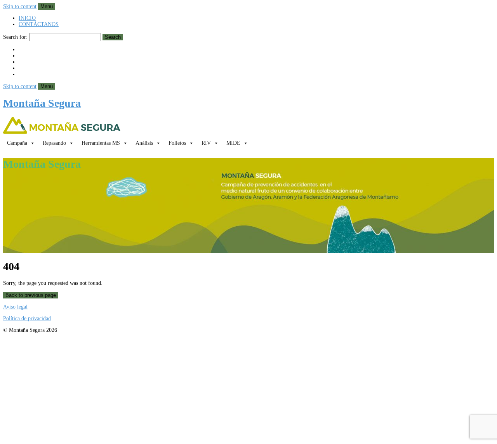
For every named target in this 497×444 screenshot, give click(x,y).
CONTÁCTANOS (39, 24)
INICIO (27, 18)
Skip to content (19, 6)
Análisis (144, 143)
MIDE (233, 143)
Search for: (15, 37)
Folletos (177, 143)
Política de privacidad (27, 318)
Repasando (54, 143)
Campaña (17, 143)
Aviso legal (15, 307)
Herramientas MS (101, 143)
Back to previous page (30, 295)
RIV (206, 143)
